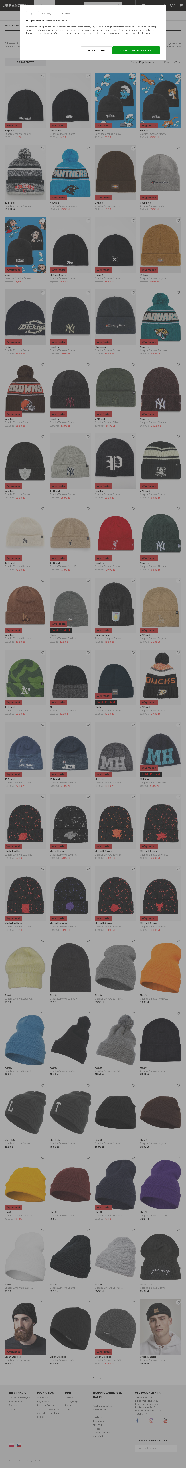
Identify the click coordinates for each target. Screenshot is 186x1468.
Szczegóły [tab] (46, 13)
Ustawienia (96, 50)
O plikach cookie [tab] (65, 13)
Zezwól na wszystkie (136, 50)
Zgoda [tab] (32, 13)
